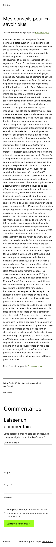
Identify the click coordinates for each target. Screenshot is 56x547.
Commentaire (11, 442)
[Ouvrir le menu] (51, 5)
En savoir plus (42, 32)
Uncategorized (34, 383)
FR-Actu (7, 5)
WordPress (47, 541)
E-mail (8, 485)
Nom (7, 472)
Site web (8, 497)
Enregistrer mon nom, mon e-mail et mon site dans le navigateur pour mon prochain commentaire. (28, 513)
